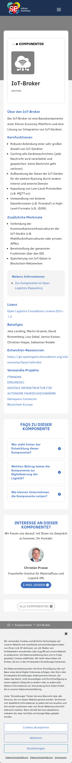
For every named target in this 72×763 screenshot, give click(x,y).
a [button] (59, 10)
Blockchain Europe (20, 404)
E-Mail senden (34, 585)
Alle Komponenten (34, 606)
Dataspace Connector (22, 399)
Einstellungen (36, 748)
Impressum (61, 757)
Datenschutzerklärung (17, 757)
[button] (66, 634)
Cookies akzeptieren (36, 727)
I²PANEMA (14, 377)
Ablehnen (36, 738)
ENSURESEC (15, 382)
